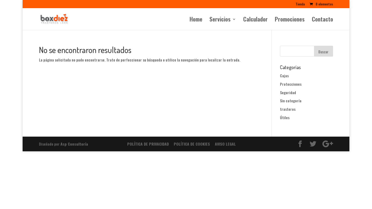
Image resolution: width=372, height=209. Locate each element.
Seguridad (288, 92)
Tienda (300, 4)
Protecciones (290, 84)
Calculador (255, 20)
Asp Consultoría (74, 144)
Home (196, 20)
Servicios (220, 20)
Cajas (284, 75)
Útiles (284, 117)
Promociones (290, 20)
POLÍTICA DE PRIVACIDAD (148, 144)
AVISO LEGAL (225, 144)
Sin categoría (290, 100)
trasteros (287, 109)
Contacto (322, 20)
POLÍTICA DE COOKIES (192, 144)
